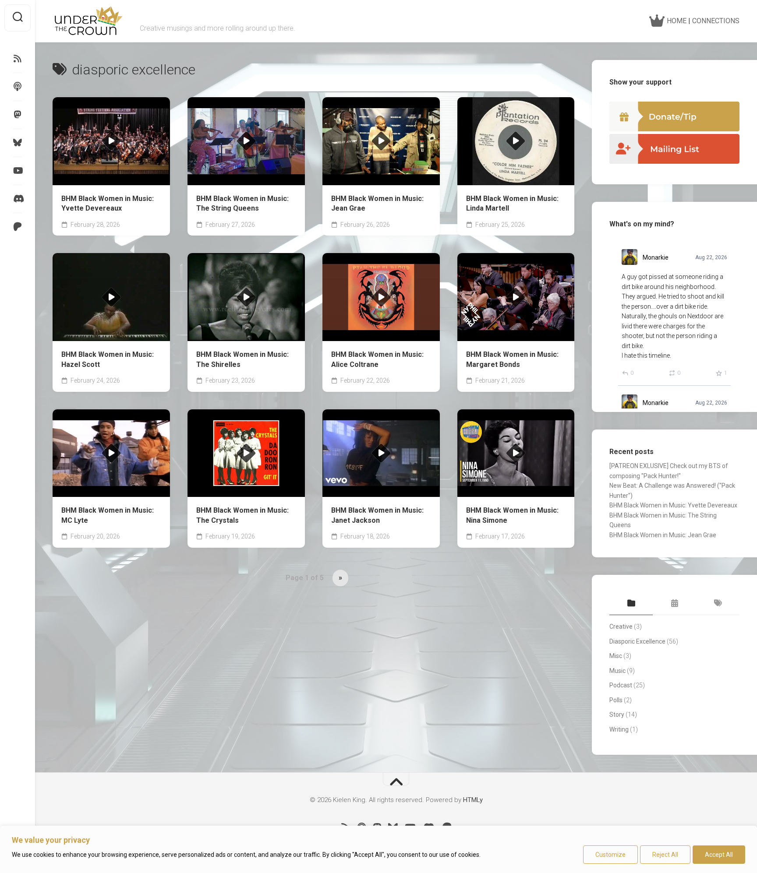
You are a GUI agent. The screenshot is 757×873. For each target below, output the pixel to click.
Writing (619, 729)
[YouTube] (17, 170)
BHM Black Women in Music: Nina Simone (512, 515)
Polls (616, 700)
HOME (675, 21)
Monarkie (656, 257)
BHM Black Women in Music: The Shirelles (242, 359)
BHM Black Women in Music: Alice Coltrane (377, 359)
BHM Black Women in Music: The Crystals (242, 515)
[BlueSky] (17, 142)
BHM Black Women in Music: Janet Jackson (377, 515)
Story (616, 714)
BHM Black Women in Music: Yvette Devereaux (107, 203)
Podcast (620, 685)
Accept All (719, 854)
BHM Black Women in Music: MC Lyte (107, 515)
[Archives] (674, 603)
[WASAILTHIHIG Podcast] (17, 86)
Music (617, 670)
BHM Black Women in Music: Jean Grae (377, 203)
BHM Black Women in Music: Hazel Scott (107, 359)
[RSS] (17, 58)
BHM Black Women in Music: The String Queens (242, 203)
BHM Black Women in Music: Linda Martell (512, 203)
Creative (621, 626)
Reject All (665, 854)
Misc (615, 655)
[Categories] (631, 603)
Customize (610, 854)
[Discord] (17, 199)
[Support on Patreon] (17, 227)
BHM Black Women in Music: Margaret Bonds (512, 359)
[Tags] (717, 603)
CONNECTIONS (715, 21)
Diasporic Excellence (637, 641)
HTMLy (473, 800)
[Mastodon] (17, 114)
